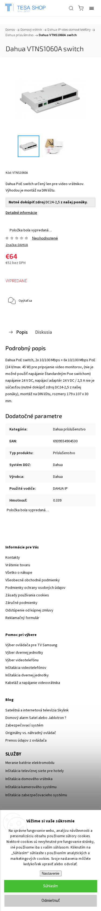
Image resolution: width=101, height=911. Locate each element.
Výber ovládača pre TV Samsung (31, 645)
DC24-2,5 (53, 202)
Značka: (17, 245)
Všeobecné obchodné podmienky (32, 580)
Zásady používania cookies (27, 595)
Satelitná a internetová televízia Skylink (37, 710)
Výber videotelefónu (22, 660)
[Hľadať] (71, 8)
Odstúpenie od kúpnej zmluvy (29, 610)
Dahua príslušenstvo (69, 429)
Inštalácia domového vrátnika (29, 779)
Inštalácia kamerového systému (31, 787)
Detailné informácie (21, 212)
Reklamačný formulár (22, 618)
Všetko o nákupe (18, 572)
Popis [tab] (22, 332)
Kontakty (12, 557)
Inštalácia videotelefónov (25, 667)
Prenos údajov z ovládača (26, 740)
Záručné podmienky (21, 603)
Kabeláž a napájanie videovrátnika (32, 683)
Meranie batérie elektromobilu (29, 763)
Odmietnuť (50, 900)
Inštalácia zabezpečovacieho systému (36, 795)
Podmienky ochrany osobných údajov (35, 587)
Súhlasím (50, 886)
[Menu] (91, 8)
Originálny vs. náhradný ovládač (30, 733)
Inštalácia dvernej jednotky (27, 675)
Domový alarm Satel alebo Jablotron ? (35, 718)
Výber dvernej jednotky (24, 652)
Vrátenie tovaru (17, 565)
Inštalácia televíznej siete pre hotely (34, 771)
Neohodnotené (45, 238)
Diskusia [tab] (43, 332)
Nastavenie (50, 873)
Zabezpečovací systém (24, 725)
